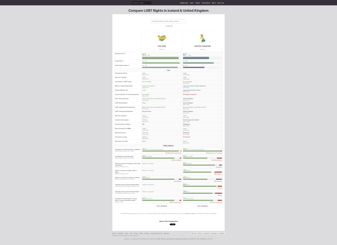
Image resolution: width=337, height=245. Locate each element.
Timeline (197, 3)
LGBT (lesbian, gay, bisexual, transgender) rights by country (175, 239)
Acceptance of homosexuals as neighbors (127, 149)
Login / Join (220, 3)
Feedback (120, 233)
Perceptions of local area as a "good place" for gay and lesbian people (126, 199)
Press (126, 233)
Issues (191, 3)
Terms (141, 233)
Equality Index (184, 3)
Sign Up (203, 239)
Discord (194, 233)
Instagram (214, 233)
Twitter (200, 233)
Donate (136, 233)
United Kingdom (202, 46)
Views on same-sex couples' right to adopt (126, 171)
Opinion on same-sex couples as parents (127, 177)
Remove (161, 49)
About (114, 233)
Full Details (162, 206)
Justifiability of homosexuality (124, 156)
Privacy (147, 233)
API (131, 233)
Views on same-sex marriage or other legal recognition (127, 164)
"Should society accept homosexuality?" (127, 184)
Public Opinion (206, 3)
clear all (169, 26)
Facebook (207, 233)
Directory (166, 233)
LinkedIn (221, 233)
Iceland (162, 46)
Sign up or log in (190, 213)
